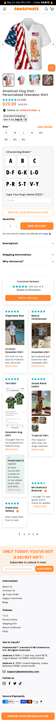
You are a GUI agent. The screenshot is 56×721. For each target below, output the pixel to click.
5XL (23, 139)
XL (32, 132)
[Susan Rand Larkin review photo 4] (35, 428)
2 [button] (24, 534)
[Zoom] (51, 67)
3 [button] (29, 534)
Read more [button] (11, 365)
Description (10, 243)
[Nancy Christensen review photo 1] (41, 335)
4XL (15, 139)
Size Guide (45, 127)
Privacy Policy (10, 619)
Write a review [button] (28, 298)
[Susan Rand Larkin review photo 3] (42, 420)
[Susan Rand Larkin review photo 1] (41, 403)
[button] (10, 99)
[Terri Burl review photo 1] (14, 407)
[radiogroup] (28, 172)
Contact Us (9, 590)
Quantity (9, 219)
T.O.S (5, 615)
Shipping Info (10, 623)
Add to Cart (37, 226)
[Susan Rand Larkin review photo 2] (35, 420)
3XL (6, 139)
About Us (7, 586)
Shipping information (17, 254)
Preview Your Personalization (28, 212)
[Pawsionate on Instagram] (4, 683)
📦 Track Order (11, 594)
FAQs (5, 631)
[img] (12, 311)
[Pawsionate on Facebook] (9, 683)
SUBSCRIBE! (44, 568)
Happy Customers (12, 598)
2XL (41, 132)
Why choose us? (13, 261)
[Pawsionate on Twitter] (14, 683)
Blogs (5, 602)
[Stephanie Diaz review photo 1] (14, 332)
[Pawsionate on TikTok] (20, 683)
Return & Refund (12, 627)
